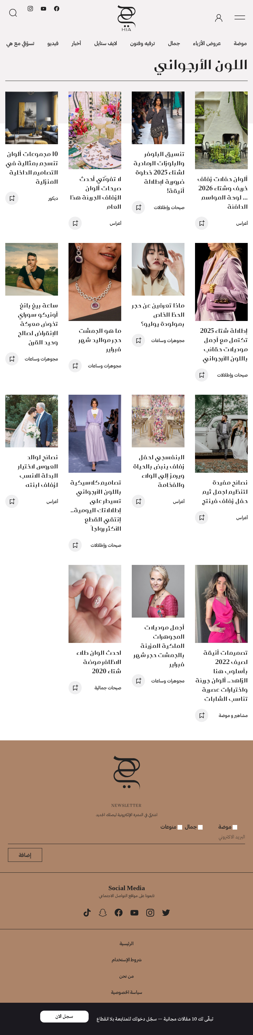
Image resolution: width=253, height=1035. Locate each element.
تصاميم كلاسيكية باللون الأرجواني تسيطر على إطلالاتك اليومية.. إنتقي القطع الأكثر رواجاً (95, 505)
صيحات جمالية (108, 687)
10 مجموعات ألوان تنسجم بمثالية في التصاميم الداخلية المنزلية (32, 167)
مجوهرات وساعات (167, 340)
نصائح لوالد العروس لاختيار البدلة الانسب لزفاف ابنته (38, 471)
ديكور (53, 198)
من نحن (126, 976)
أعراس (242, 223)
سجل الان (64, 1016)
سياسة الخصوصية (126, 992)
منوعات (169, 826)
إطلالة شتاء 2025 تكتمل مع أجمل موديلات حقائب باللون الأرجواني (224, 344)
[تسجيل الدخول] (219, 18)
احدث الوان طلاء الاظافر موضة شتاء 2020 (98, 662)
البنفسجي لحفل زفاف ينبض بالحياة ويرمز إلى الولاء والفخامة (158, 471)
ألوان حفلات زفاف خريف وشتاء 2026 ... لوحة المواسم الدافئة (222, 192)
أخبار (76, 43)
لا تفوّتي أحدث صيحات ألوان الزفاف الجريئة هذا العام (95, 192)
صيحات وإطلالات (169, 207)
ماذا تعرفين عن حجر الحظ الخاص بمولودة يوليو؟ (158, 314)
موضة (240, 43)
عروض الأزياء (207, 43)
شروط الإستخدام (127, 959)
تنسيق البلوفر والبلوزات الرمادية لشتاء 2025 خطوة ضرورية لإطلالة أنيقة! (158, 172)
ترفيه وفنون (142, 43)
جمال (174, 43)
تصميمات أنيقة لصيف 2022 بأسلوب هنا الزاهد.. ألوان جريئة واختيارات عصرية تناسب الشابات (221, 675)
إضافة (25, 855)
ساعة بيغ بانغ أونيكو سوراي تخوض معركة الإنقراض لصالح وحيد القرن (38, 324)
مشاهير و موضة (233, 715)
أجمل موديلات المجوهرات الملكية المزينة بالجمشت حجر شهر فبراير (159, 646)
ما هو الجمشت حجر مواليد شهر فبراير (100, 340)
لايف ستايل (105, 43)
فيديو (53, 43)
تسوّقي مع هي (20, 43)
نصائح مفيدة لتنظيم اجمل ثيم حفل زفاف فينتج (225, 491)
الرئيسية (126, 943)
